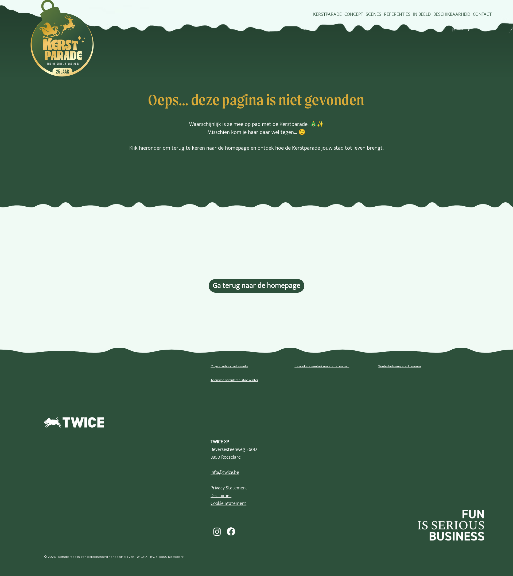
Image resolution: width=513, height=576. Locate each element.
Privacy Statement (229, 488)
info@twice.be (225, 473)
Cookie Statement (228, 504)
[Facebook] (231, 531)
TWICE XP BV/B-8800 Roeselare (159, 557)
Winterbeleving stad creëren (399, 366)
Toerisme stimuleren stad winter (234, 380)
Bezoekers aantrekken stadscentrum (321, 366)
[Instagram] (217, 531)
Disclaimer (221, 496)
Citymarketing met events (229, 366)
